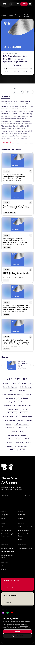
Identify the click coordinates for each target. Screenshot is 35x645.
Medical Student (17, 431)
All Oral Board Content (25, 548)
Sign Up (24, 4)
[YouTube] (12, 612)
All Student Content (7, 548)
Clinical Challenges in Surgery (17, 435)
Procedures (24, 413)
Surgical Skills (25, 439)
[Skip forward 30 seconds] (18, 71)
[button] (17, 167)
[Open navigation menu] (30, 4)
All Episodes (5, 514)
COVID (12, 391)
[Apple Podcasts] (3, 612)
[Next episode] (32, 365)
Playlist (20, 518)
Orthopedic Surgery (25, 405)
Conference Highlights (21, 424)
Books (20, 539)
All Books (4, 527)
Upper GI (29, 420)
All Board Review (23, 530)
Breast (24, 383)
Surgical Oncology (9, 420)
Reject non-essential (17, 636)
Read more (5, 142)
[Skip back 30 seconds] (4, 71)
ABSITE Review (6, 530)
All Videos (21, 514)
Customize (17, 640)
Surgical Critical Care (10, 416)
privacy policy (24, 626)
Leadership (19, 442)
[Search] (11, 4)
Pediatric (24, 409)
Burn (30, 383)
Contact (3, 569)
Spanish (6, 314)
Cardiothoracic (9, 213)
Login (17, 4)
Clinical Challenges (26, 387)
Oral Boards (27, 15)
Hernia (23, 402)
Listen (10, 15)
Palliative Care (13, 409)
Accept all (17, 631)
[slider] (17, 68)
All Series (17, 15)
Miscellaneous (23, 428)
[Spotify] (7, 612)
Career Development (10, 387)
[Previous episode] (3, 365)
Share (30, 92)
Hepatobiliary (13, 402)
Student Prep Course (8, 552)
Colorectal (21, 391)
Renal (27, 442)
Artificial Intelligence (22, 446)
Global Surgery (24, 398)
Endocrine (17, 65)
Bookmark (19, 92)
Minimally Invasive (9, 405)
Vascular (7, 247)
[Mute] (26, 71)
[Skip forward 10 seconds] (15, 71)
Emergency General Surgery (13, 394)
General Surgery (11, 398)
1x (23, 71)
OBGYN (6, 280)
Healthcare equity (12, 439)
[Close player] (30, 71)
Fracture (9, 446)
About (3, 566)
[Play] (11, 71)
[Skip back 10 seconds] (8, 71)
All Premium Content (25, 527)
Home (3, 15)
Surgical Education (26, 416)
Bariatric (16, 383)
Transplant (9, 442)
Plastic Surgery (12, 413)
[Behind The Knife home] (4, 4)
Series (3, 518)
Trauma (20, 420)
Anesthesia (6, 383)
